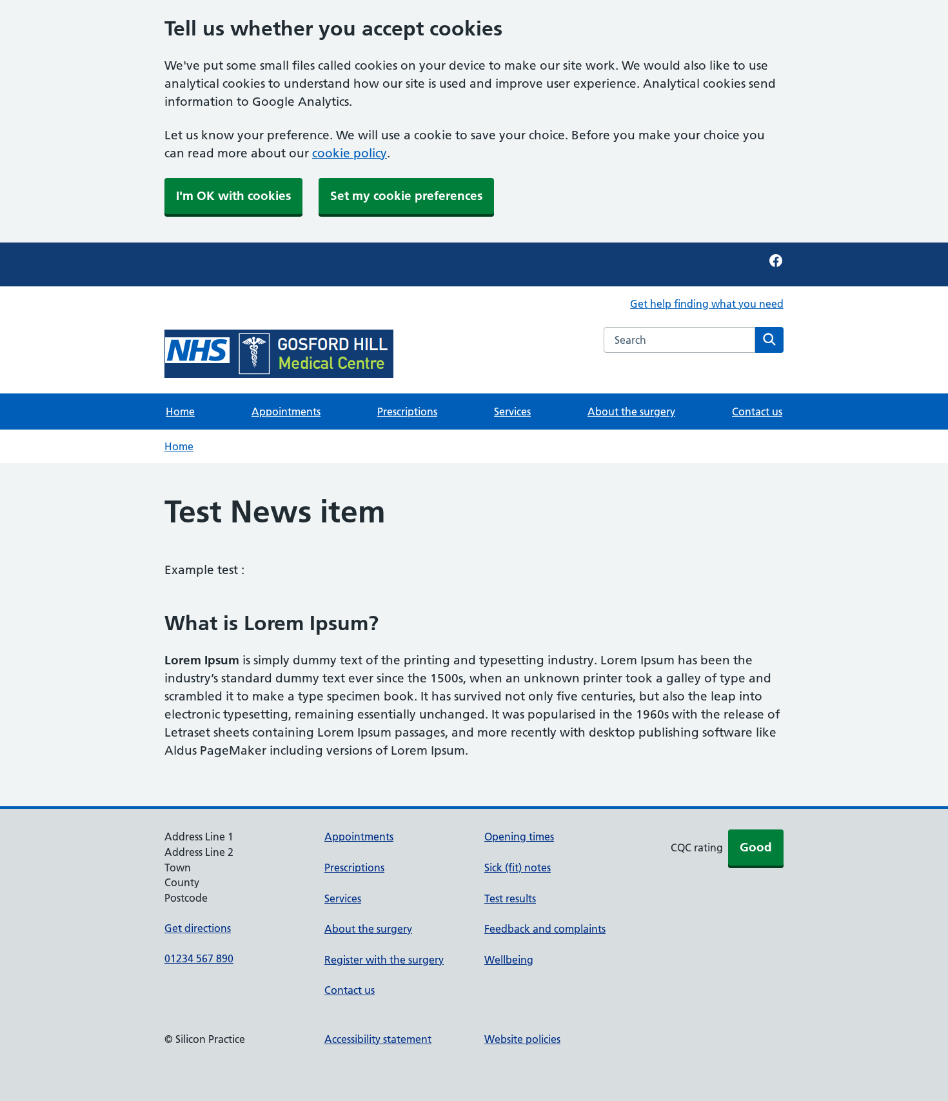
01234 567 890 (198, 958)
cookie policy (349, 153)
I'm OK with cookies (233, 195)
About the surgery (631, 411)
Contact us (757, 411)
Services (512, 411)
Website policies (522, 1039)
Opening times (519, 836)
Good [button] (756, 847)
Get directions (197, 928)
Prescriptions (407, 411)
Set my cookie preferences (406, 195)
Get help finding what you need (707, 303)
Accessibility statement (377, 1039)
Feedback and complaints (545, 928)
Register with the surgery (384, 959)
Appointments (286, 411)
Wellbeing (508, 959)
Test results (510, 898)
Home (180, 411)
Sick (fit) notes (517, 867)
